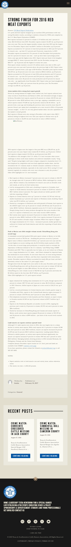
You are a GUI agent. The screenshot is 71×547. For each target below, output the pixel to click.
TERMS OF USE (48, 541)
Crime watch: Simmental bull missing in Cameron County (50, 427)
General (19, 392)
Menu (67, 3)
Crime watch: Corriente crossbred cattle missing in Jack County (20, 428)
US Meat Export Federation (24, 30)
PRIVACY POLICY (34, 541)
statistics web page (30, 346)
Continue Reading (21, 456)
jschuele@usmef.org (48, 348)
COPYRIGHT (22, 541)
